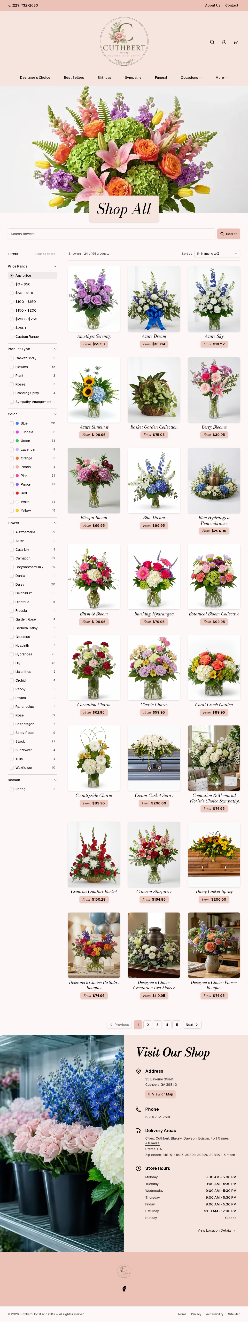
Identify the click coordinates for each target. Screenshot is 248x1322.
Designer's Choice (35, 77)
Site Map (234, 1314)
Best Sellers (74, 77)
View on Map (162, 1094)
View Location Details (215, 1230)
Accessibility (214, 1314)
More (220, 77)
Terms (182, 1314)
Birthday (104, 77)
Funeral (161, 77)
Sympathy (133, 77)
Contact (231, 5)
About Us (212, 5)
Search (231, 234)
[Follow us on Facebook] (124, 1289)
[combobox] (217, 253)
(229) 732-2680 (25, 5)
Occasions (189, 77)
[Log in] (224, 42)
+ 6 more (152, 1143)
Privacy (196, 1314)
